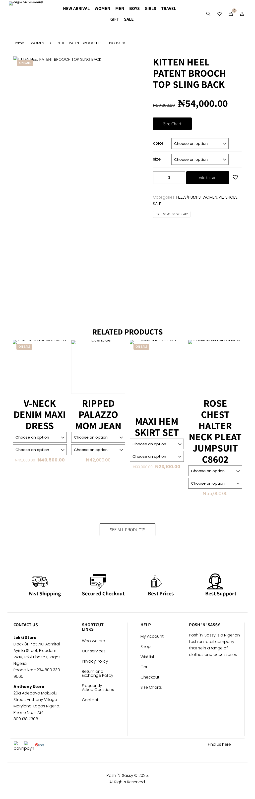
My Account (152, 636)
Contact (90, 700)
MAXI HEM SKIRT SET (157, 426)
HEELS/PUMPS (188, 197)
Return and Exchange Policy (97, 674)
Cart (144, 667)
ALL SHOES (228, 197)
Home (18, 43)
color (158, 143)
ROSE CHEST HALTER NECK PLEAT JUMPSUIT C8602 (215, 431)
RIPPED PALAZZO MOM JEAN (98, 414)
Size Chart (172, 123)
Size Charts (151, 687)
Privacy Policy (95, 661)
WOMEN (37, 43)
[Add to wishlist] (59, 357)
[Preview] (59, 368)
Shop (145, 647)
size (157, 159)
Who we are (93, 641)
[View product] (59, 346)
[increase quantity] (179, 177)
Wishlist (147, 657)
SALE (157, 204)
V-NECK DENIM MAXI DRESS (39, 414)
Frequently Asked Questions (98, 688)
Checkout (149, 677)
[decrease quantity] (158, 177)
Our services (94, 651)
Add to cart (208, 177)
